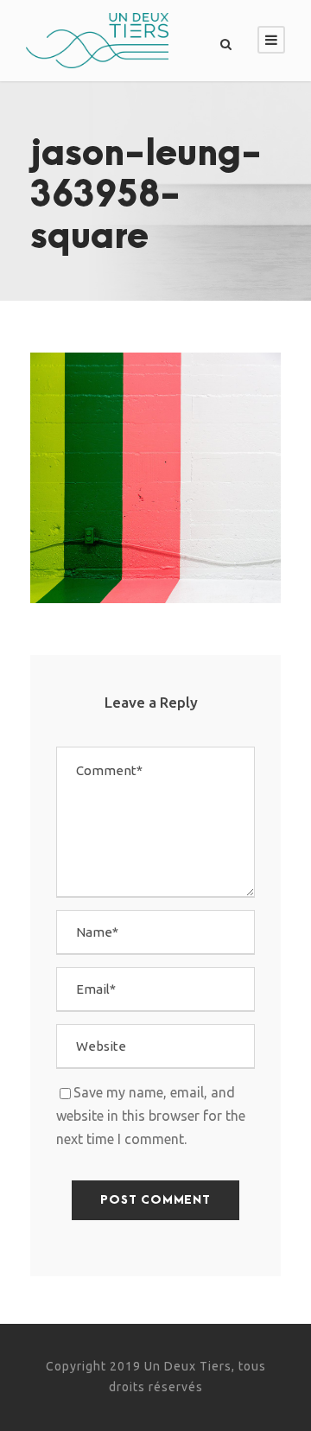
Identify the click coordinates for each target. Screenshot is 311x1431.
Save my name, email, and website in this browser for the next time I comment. (150, 1115)
